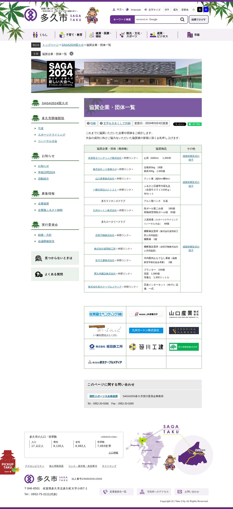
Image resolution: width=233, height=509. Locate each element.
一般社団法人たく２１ (105, 189)
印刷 (93, 123)
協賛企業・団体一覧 (54, 54)
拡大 (175, 9)
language (136, 9)
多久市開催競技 (53, 118)
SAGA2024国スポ (73, 44)
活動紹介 (43, 178)
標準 (167, 9)
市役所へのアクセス (158, 491)
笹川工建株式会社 (104, 260)
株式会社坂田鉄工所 (105, 248)
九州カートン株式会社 (105, 210)
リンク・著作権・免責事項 (82, 466)
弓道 (40, 128)
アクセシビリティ (34, 466)
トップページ (50, 44)
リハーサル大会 (47, 141)
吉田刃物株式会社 (104, 235)
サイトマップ (109, 466)
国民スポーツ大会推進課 (104, 396)
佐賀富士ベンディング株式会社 (105, 158)
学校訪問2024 (46, 172)
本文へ (120, 9)
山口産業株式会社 (104, 178)
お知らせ (43, 166)
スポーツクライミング (51, 134)
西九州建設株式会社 (105, 273)
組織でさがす (199, 19)
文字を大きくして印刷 (117, 123)
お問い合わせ (192, 491)
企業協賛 (43, 203)
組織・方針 (45, 235)
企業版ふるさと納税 (50, 210)
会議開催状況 (46, 241)
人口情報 (113, 452)
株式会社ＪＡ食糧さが (105, 169)
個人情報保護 (56, 466)
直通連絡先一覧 (118, 491)
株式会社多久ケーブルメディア (105, 286)
